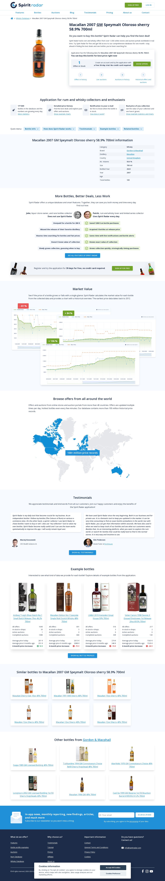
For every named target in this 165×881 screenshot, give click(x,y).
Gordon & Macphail (135, 150)
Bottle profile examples (20, 847)
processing (134, 821)
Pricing (109, 12)
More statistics (23, 114)
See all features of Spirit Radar (82, 255)
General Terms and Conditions (96, 847)
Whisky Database (23, 18)
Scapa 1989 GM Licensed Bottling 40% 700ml (33, 765)
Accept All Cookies (113, 868)
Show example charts (62, 114)
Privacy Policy (89, 852)
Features (20, 12)
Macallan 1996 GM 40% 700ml (82, 794)
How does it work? (97, 114)
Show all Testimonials (82, 552)
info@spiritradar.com (133, 848)
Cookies (87, 857)
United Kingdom (133, 158)
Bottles (37, 12)
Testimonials (90, 12)
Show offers (142, 64)
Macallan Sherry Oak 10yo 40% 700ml (29, 695)
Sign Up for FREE (122, 268)
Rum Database (16, 857)
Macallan (130, 154)
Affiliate (50, 857)
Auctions (55, 12)
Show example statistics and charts (140, 114)
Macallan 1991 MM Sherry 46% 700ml (71, 695)
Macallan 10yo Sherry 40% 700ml (112, 695)
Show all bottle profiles (82, 655)
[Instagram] (147, 871)
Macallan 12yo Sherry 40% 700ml (29, 722)
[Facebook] (143, 871)
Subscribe (145, 815)
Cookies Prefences (113, 873)
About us (127, 12)
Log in (148, 5)
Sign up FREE (133, 5)
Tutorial (50, 847)
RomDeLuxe (108, 544)
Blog (72, 12)
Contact (145, 12)
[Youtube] (152, 871)
